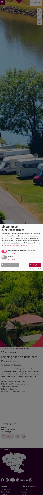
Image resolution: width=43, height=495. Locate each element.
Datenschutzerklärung (12, 245)
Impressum (24, 245)
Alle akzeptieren (34, 265)
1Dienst (11, 253)
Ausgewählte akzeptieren (10, 265)
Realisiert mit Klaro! (35, 269)
